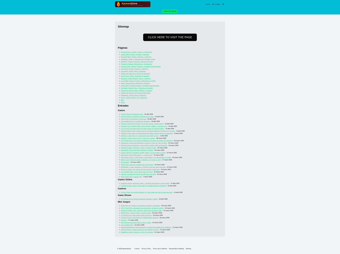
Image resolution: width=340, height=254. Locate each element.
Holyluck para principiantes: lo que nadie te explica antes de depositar (144, 145)
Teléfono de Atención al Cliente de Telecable (135, 74)
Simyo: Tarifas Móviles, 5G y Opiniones (134, 98)
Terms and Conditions (160, 248)
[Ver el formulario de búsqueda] (223, 4)
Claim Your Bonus (170, 11)
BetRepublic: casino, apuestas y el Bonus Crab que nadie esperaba (143, 167)
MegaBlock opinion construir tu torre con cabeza (137, 232)
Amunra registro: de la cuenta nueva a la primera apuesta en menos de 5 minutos (148, 131)
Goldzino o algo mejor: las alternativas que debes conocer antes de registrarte (147, 133)
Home (123, 102)
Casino (208, 4)
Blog (122, 100)
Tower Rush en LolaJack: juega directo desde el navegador (140, 206)
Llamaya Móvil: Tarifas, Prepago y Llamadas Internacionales (141, 66)
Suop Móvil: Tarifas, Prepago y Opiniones (134, 69)
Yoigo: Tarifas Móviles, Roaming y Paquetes (135, 83)
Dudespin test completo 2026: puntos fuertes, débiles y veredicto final (144, 126)
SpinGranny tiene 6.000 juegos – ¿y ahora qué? (136, 155)
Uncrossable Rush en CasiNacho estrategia (135, 121)
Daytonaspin (125, 162)
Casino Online (125, 179)
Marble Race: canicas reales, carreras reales (136, 213)
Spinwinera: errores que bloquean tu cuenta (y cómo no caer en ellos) (144, 143)
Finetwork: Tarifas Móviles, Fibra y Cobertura (136, 78)
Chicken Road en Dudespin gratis (132, 114)
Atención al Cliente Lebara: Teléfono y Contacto (136, 90)
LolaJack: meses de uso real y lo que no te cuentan (138, 138)
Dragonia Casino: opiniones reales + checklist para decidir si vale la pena (145, 183)
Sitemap (188, 248)
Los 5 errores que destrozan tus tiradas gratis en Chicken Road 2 (142, 128)
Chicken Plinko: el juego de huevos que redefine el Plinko (140, 230)
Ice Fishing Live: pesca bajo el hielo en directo (136, 215)
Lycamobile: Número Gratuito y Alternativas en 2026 (138, 81)
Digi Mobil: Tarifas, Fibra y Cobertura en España (137, 88)
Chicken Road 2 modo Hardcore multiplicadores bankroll (139, 218)
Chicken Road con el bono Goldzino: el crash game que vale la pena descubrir (147, 192)
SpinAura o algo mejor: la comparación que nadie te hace (140, 136)
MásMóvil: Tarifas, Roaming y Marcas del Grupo (137, 62)
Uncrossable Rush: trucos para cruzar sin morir (136, 172)
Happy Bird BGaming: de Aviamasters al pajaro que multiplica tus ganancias (146, 227)
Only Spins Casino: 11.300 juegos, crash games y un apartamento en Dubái (146, 157)
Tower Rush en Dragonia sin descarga (133, 119)
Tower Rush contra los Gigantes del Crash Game (137, 165)
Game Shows (124, 195)
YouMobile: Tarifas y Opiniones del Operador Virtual (138, 59)
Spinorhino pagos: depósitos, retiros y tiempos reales (138, 148)
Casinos (122, 188)
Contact (137, 248)
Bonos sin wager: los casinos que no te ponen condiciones (140, 169)
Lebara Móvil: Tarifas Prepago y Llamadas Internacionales (140, 86)
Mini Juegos (216, 4)
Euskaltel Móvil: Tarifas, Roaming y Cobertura (136, 57)
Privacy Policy (146, 248)
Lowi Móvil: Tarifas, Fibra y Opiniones (133, 71)
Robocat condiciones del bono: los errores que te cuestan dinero (142, 124)
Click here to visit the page (170, 37)
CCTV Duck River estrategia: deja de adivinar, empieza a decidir (142, 208)
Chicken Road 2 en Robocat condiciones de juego (137, 116)
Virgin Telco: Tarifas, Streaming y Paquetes (135, 76)
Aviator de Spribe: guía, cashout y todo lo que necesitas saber (141, 210)
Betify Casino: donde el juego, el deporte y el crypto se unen (141, 160)
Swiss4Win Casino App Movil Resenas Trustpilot (137, 150)
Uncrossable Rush (127, 225)
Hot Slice (124, 220)
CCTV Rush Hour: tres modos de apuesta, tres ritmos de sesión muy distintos (147, 141)
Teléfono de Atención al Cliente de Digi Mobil (135, 93)
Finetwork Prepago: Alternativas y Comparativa (136, 64)
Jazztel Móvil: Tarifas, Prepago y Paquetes (135, 54)
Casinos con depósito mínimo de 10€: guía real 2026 (138, 174)
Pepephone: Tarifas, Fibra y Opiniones (133, 95)
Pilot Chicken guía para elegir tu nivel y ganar (136, 222)
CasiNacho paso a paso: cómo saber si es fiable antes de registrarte (143, 186)
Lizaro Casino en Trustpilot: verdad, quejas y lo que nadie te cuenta (143, 153)
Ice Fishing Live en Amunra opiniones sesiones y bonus (139, 199)
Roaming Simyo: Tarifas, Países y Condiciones (136, 52)
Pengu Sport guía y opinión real (131, 177)
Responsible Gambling (176, 248)
